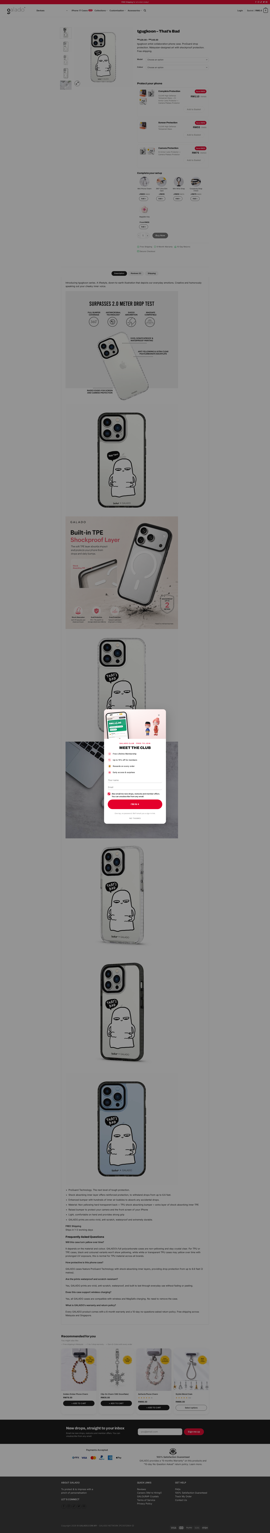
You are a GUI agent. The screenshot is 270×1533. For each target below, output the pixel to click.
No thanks (135, 818)
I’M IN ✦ (135, 804)
